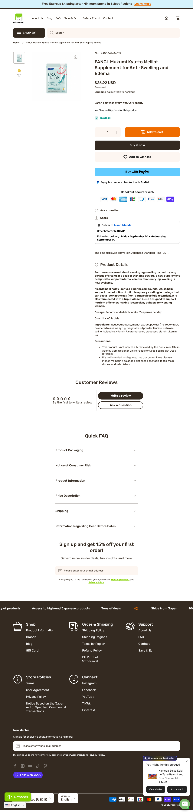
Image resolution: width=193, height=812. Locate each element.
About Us (144, 630)
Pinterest (88, 710)
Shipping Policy (93, 630)
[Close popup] (187, 761)
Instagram (89, 683)
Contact (144, 644)
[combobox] (113, 33)
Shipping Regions (94, 637)
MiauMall (175, 805)
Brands (31, 637)
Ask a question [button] (121, 405)
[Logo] (19, 18)
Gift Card (32, 650)
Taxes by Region (93, 644)
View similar (155, 789)
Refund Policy (92, 650)
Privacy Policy (36, 696)
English (66, 799)
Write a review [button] (120, 395)
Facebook (89, 690)
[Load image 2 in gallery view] (19, 72)
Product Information (40, 630)
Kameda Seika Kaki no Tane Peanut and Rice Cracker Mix (171, 774)
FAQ (141, 637)
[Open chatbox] (184, 804)
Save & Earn (146, 650)
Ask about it (177, 789)
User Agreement (37, 690)
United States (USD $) (31, 799)
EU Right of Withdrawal (90, 659)
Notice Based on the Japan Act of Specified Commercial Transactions (46, 707)
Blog (29, 644)
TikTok (86, 703)
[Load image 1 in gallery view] (19, 58)
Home (16, 42)
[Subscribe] (133, 570)
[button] (178, 18)
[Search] (50, 33)
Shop (30, 624)
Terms (30, 683)
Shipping (100, 92)
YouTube (88, 696)
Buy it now (137, 145)
